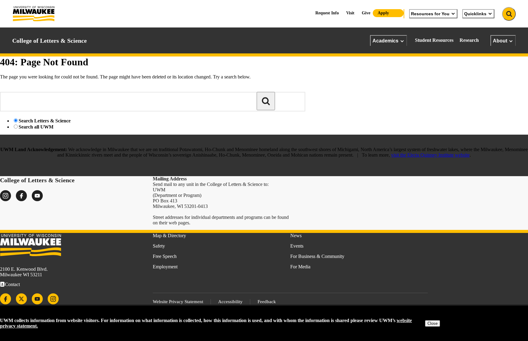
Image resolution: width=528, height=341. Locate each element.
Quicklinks (475, 13)
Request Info (327, 13)
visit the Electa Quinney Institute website (430, 155)
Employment (165, 266)
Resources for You (430, 13)
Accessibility (230, 301)
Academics (385, 40)
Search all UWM (36, 126)
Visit (350, 13)
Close (432, 323)
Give (366, 13)
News (296, 235)
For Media (300, 266)
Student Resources (434, 40)
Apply (383, 13)
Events (296, 245)
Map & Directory (169, 235)
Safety (159, 245)
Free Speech (165, 256)
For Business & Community (317, 256)
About (500, 40)
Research (469, 40)
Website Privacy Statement (178, 301)
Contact (12, 284)
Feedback (267, 301)
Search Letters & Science (45, 120)
